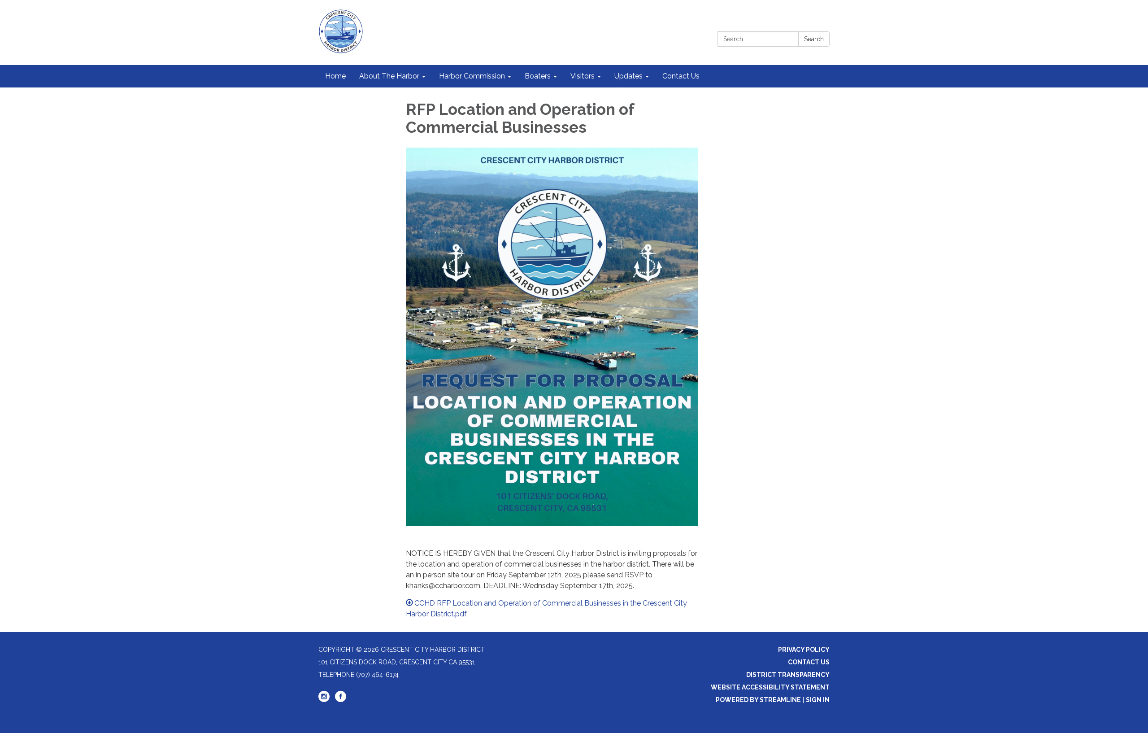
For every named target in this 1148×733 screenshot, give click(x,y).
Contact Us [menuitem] (681, 76)
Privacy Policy (804, 649)
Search (814, 39)
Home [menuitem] (335, 76)
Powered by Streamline (758, 699)
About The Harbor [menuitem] (389, 76)
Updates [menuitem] (628, 76)
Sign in (818, 699)
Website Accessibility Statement (770, 687)
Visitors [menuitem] (582, 76)
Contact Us (809, 662)
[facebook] (340, 699)
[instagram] (324, 699)
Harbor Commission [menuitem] (472, 76)
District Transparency (788, 674)
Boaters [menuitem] (538, 76)
